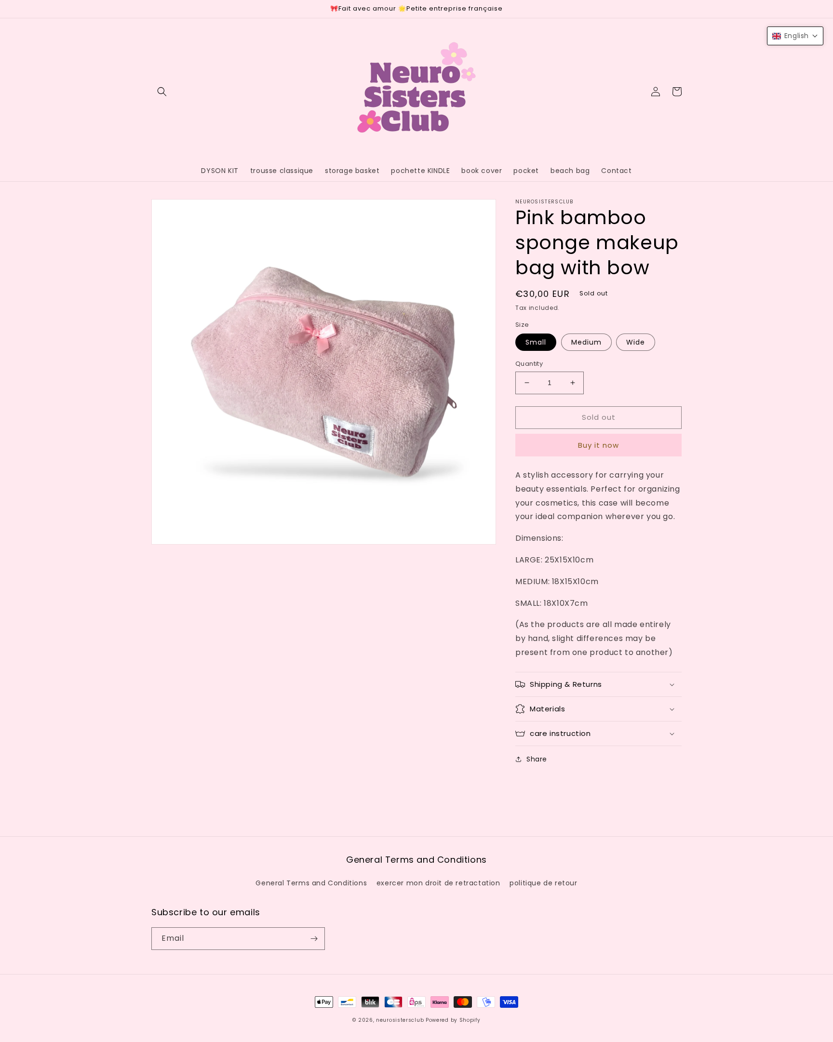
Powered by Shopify (453, 1020)
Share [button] (536, 759)
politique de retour (543, 883)
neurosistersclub (400, 1020)
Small (535, 342)
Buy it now (598, 445)
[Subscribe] (313, 938)
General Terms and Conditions (311, 883)
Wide (635, 342)
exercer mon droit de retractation (438, 883)
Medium (586, 342)
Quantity (529, 363)
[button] (162, 91)
